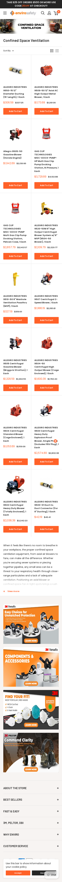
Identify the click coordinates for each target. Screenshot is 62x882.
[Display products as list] (57, 50)
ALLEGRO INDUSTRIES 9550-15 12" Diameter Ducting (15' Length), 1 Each (15, 91)
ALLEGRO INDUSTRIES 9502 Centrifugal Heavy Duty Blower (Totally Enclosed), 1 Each (15, 508)
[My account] (49, 13)
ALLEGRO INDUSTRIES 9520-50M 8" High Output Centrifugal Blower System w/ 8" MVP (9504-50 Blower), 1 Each (46, 234)
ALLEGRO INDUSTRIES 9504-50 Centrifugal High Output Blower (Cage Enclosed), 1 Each (46, 367)
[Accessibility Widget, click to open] (55, 441)
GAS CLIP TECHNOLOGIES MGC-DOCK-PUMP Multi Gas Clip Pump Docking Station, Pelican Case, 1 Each (14, 234)
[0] (56, 13)
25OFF (26, 5)
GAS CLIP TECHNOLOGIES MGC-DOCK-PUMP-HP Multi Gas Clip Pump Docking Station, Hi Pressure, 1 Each (46, 161)
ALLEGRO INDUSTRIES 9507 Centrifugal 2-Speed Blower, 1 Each (46, 299)
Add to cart (15, 111)
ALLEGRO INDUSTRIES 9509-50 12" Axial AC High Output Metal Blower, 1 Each (46, 91)
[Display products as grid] (51, 50)
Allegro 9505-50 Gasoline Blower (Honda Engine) (12, 154)
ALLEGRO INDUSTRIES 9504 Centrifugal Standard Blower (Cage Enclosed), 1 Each (15, 434)
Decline (44, 873)
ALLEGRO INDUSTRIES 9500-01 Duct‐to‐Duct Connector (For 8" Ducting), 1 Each (46, 506)
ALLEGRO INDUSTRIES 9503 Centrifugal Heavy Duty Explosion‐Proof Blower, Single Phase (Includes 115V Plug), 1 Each (46, 437)
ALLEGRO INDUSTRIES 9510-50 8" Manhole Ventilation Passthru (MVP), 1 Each (15, 300)
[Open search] (43, 13)
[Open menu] (5, 13)
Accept (18, 873)
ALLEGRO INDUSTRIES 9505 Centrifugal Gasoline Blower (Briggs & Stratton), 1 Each (15, 367)
